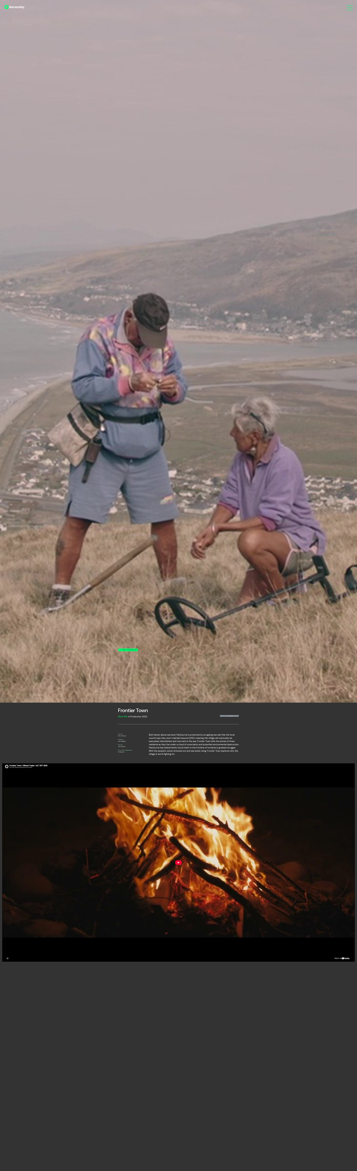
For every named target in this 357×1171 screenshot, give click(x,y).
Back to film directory (129, 650)
